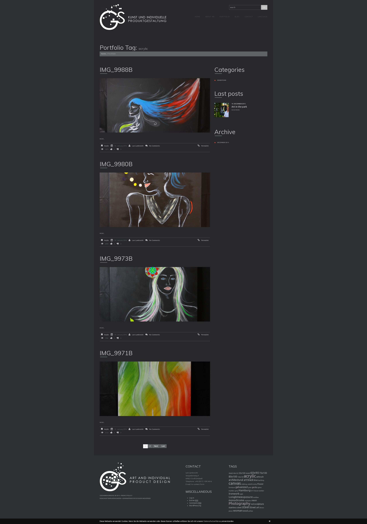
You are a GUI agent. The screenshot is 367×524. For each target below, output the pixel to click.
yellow (250, 511)
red (252, 504)
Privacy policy (126, 495)
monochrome (236, 500)
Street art (254, 507)
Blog (237, 16)
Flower (260, 484)
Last (163, 446)
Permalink (205, 146)
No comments (154, 146)
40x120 (235, 473)
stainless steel (235, 507)
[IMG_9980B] (155, 200)
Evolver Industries (143, 498)
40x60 (231, 473)
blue (256, 480)
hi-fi (252, 491)
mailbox (256, 497)
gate (249, 487)
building (261, 480)
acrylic (250, 476)
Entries (193, 500)
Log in (191, 498)
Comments (195, 503)
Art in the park (239, 106)
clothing (244, 484)
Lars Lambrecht (138, 146)
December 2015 (223, 142)
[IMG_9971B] (155, 389)
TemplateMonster (114, 498)
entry (255, 484)
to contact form (197, 484)
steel (245, 507)
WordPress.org (195, 506)
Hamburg (244, 490)
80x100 (233, 476)
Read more (236, 110)
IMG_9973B (116, 258)
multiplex (248, 500)
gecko (254, 487)
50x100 (242, 473)
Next (156, 446)
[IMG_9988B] (155, 105)
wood (245, 511)
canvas (235, 483)
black (250, 479)
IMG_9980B (116, 164)
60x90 (254, 472)
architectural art (238, 479)
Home (197, 16)
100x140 (240, 477)
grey (236, 491)
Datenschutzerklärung (213, 521)
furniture (232, 487)
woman (237, 510)
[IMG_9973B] (155, 294)
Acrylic (106, 146)
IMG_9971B (116, 353)
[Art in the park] (221, 110)
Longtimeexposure (241, 496)
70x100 (263, 473)
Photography (239, 503)
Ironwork (234, 493)
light (241, 494)
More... (102, 139)
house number (259, 491)
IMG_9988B (116, 69)
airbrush (260, 477)
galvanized (241, 487)
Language (262, 16)
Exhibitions (221, 80)
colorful (250, 484)
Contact (249, 16)
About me (209, 16)
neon (254, 500)
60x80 (248, 473)
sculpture (259, 504)
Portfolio (224, 16)
